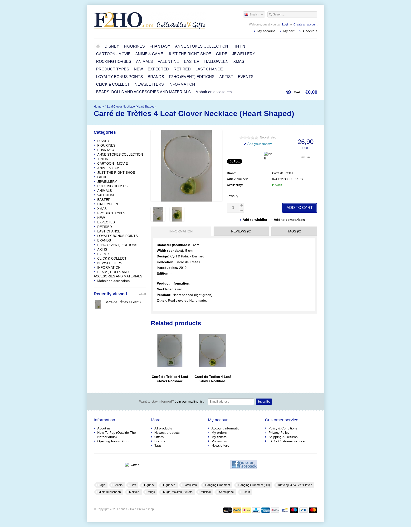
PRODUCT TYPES (112, 69)
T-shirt (246, 492)
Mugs (151, 492)
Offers (159, 437)
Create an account (305, 24)
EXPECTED (158, 69)
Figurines (169, 485)
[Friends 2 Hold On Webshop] (150, 21)
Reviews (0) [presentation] (241, 231)
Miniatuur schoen (109, 492)
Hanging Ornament (217, 485)
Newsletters (220, 445)
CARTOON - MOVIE (113, 54)
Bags (101, 485)
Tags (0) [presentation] (294, 231)
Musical (206, 492)
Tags (157, 445)
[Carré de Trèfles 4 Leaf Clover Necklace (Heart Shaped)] (158, 220)
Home (98, 46)
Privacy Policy (279, 432)
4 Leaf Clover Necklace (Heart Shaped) (130, 106)
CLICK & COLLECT (113, 84)
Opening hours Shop (112, 441)
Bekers (117, 485)
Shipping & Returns (283, 437)
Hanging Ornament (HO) (254, 485)
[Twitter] (132, 465)
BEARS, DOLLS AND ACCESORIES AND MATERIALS (143, 92)
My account (266, 31)
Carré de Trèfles (282, 173)
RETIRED (182, 69)
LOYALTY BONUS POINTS (119, 77)
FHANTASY (160, 46)
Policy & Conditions (283, 428)
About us (104, 428)
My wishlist (219, 441)
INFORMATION (182, 84)
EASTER (192, 61)
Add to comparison (289, 220)
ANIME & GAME (149, 54)
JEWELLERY (243, 54)
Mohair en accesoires (214, 92)
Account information (226, 428)
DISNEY (112, 46)
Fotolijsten (190, 485)
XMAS (238, 61)
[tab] (179, 231)
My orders (219, 432)
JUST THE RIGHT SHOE (189, 54)
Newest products (167, 432)
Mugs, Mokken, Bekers (177, 492)
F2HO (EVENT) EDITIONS (192, 77)
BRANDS (156, 77)
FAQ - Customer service (287, 441)
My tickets (218, 437)
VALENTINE (168, 61)
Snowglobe (226, 492)
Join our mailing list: (172, 401)
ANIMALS (144, 61)
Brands (159, 441)
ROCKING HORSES (113, 61)
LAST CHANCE (209, 69)
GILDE (221, 54)
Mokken (134, 492)
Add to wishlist (255, 220)
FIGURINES (134, 46)
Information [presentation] (181, 231)
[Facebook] (244, 465)
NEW (138, 69)
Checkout (310, 31)
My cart (288, 31)
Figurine (149, 485)
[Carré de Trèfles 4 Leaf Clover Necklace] (170, 370)
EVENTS (246, 77)
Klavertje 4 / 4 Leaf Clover (295, 485)
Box (133, 485)
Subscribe (263, 401)
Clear (142, 294)
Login (285, 24)
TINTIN (239, 46)
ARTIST (226, 77)
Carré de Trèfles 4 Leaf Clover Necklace (170, 379)
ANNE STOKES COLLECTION (201, 46)
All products (163, 428)
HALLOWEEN (216, 61)
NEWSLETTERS (149, 84)
